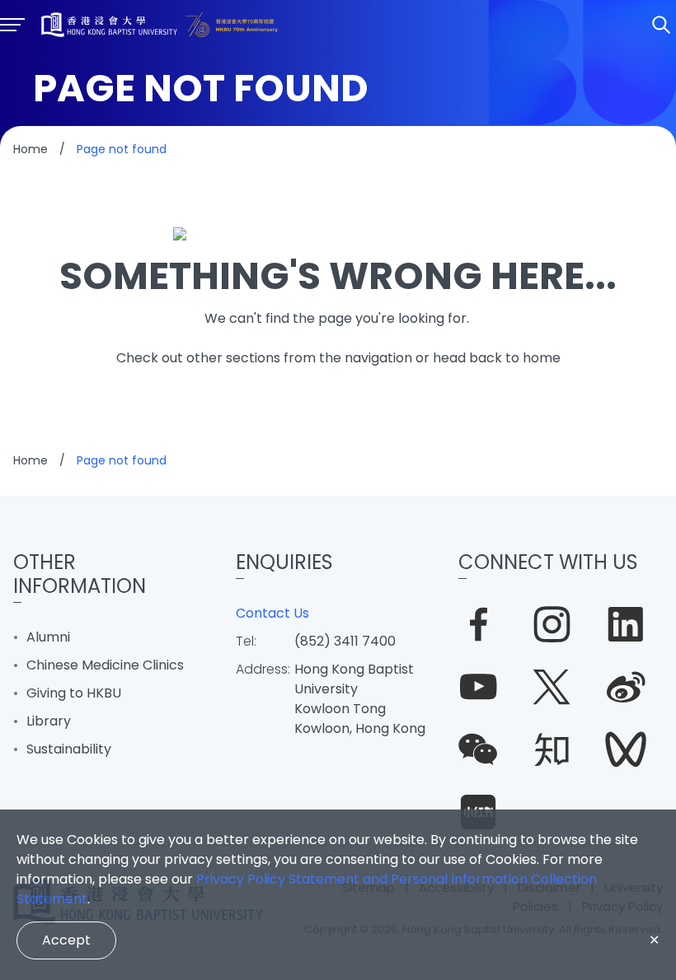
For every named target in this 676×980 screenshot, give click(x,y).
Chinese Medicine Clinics (105, 665)
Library (48, 721)
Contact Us (272, 613)
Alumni (48, 637)
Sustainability (68, 749)
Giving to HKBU (73, 693)
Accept (66, 940)
